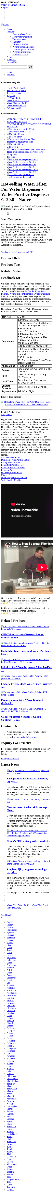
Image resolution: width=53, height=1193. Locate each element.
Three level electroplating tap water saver (25, 152)
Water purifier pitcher (21, 52)
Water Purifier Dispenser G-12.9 (21, 172)
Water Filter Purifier (40, 905)
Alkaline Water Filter (10, 457)
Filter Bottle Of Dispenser (12, 465)
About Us (11, 59)
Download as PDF (24, 252)
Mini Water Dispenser (22, 37)
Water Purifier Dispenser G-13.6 (21, 162)
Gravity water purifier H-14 (19, 131)
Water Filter (12, 905)
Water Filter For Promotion (21, 294)
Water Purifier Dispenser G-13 (20, 167)
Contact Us (12, 62)
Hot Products (13, 895)
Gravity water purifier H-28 (19, 177)
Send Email (6, 915)
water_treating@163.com (13, 5)
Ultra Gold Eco (13, 147)
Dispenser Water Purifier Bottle (15, 460)
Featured (11, 74)
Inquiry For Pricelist (10, 758)
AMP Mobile (13, 900)
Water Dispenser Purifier (23, 49)
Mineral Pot (6, 475)
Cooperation (6, 414)
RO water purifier (20, 54)
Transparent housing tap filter (20, 142)
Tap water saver (19, 39)
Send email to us (8, 252)
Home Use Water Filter (11, 472)
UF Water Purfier (20, 44)
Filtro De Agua (8, 470)
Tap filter (16, 42)
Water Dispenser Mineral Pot (14, 477)
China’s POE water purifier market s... (29, 841)
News (9, 57)
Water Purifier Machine (11, 480)
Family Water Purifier (10, 462)
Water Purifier (24, 905)
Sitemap (10, 897)
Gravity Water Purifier (22, 34)
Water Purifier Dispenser (23, 47)
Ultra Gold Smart (14, 137)
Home (9, 29)
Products (11, 32)
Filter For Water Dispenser (13, 467)
